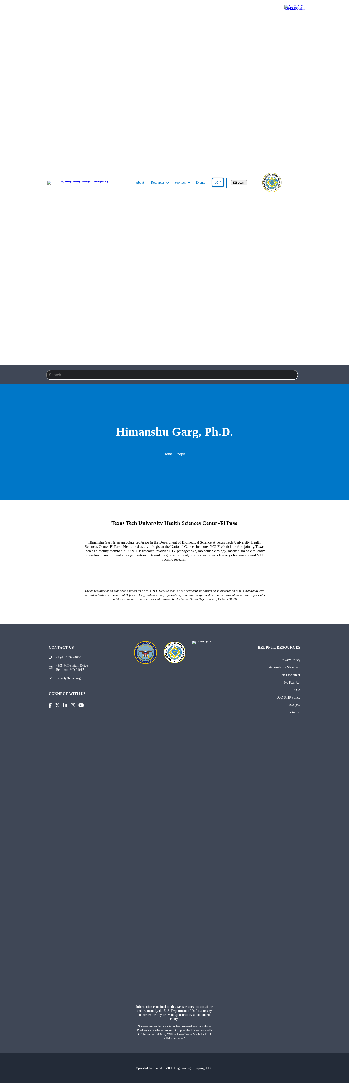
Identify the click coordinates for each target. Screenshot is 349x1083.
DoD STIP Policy (288, 697)
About (140, 182)
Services (180, 182)
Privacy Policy (290, 660)
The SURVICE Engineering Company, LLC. (183, 1068)
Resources (157, 182)
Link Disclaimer (289, 675)
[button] (167, 183)
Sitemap (294, 712)
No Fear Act (292, 682)
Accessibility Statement (284, 667)
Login (241, 182)
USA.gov (294, 705)
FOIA (296, 690)
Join (218, 182)
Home (168, 454)
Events (200, 182)
